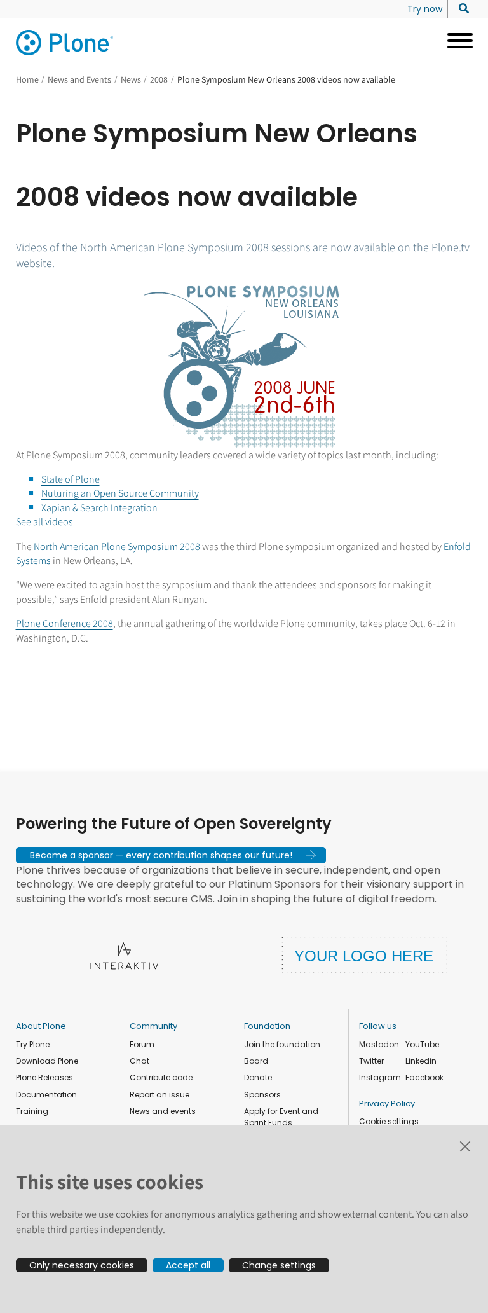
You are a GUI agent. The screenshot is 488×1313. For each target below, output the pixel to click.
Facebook (424, 1077)
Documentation (46, 1094)
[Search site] (460, 9)
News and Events (79, 79)
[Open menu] (455, 43)
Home (27, 79)
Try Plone (33, 1044)
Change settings (279, 1265)
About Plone (41, 1026)
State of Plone (70, 479)
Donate (258, 1077)
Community (153, 1026)
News (131, 79)
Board (256, 1060)
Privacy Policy (387, 1103)
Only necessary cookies (81, 1265)
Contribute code (161, 1077)
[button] (171, 855)
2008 (159, 79)
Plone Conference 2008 (64, 623)
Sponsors (262, 1094)
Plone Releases (44, 1077)
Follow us (377, 1026)
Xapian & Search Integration (99, 507)
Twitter (371, 1060)
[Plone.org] (65, 42)
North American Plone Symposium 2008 (117, 546)
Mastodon (379, 1044)
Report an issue (159, 1094)
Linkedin (421, 1060)
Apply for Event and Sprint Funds (281, 1117)
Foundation (267, 1026)
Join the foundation (282, 1044)
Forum (142, 1044)
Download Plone (47, 1060)
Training (32, 1111)
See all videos (44, 521)
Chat (139, 1060)
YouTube (422, 1044)
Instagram (380, 1077)
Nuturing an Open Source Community (120, 493)
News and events (163, 1111)
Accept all (188, 1265)
